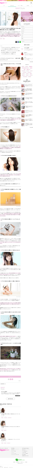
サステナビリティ (11, 467)
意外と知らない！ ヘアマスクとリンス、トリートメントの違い (10, 50)
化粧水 (30, 73)
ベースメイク (23, 28)
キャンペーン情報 (20, 5)
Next (19, 380)
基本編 (3, 38)
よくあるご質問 (24, 452)
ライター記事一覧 (18, 395)
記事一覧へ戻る (10, 398)
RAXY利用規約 (24, 454)
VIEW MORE (31, 61)
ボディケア (22, 31)
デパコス (27, 75)
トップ (4, 5)
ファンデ (31, 75)
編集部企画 (30, 66)
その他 (22, 38)
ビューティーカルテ (13, 453)
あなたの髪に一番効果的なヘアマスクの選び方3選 (8, 52)
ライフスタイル (9, 417)
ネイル (22, 35)
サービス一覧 (1, 467)
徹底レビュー (28, 69)
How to (1, 38)
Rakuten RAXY (3, 3)
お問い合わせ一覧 (6, 467)
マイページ (12, 452)
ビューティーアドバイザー (14, 454)
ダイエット (23, 75)
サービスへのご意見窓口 (25, 453)
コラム (22, 36)
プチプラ (23, 73)
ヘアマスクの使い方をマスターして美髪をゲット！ (8, 53)
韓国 (24, 69)
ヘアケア (3, 37)
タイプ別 (30, 76)
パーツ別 (27, 73)
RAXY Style (12, 5)
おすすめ (5, 430)
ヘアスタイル (5, 417)
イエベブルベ (29, 72)
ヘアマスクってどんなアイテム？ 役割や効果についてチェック (10, 47)
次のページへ (10, 376)
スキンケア (22, 26)
